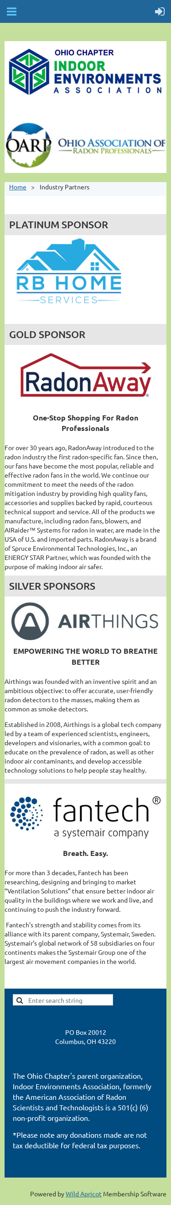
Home (17, 187)
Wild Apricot (84, 1193)
